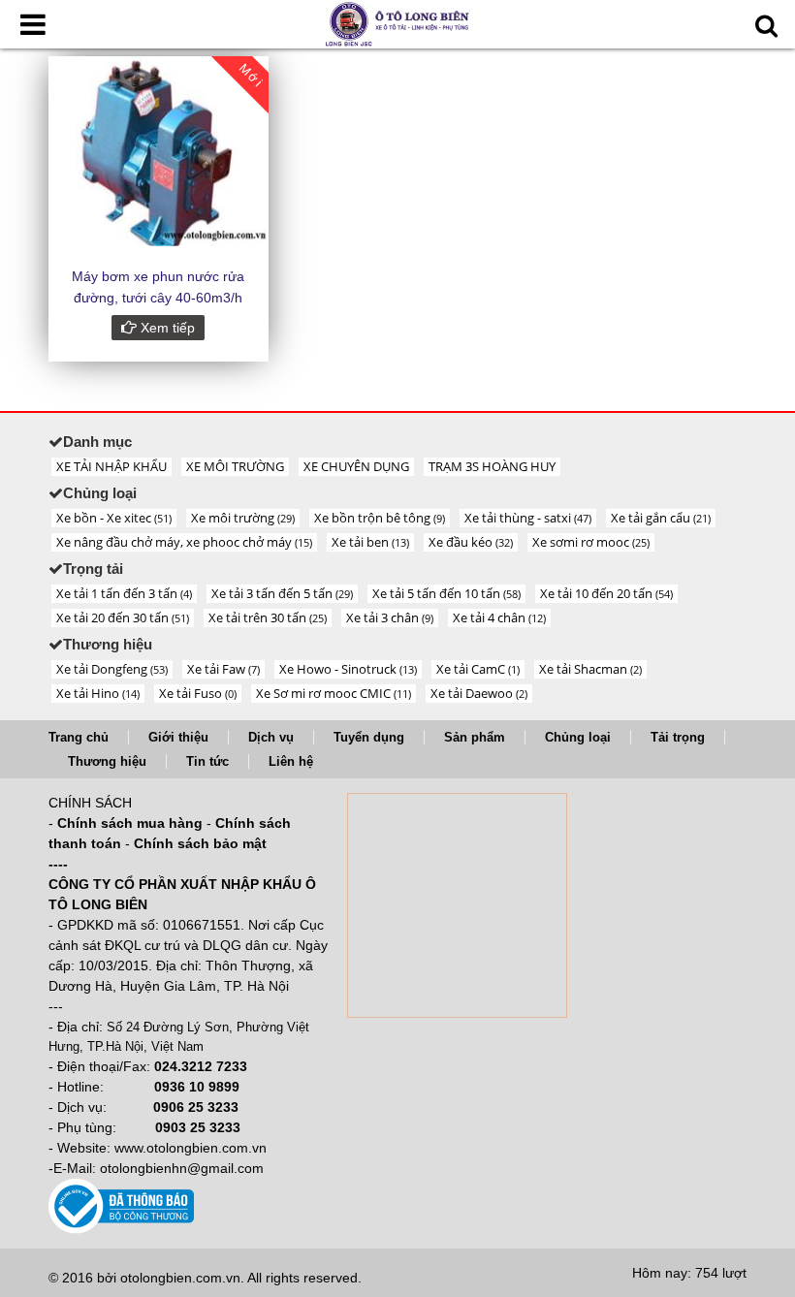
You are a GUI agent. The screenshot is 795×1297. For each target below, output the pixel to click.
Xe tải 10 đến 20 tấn (606, 593)
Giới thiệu (178, 737)
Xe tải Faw (223, 669)
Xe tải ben (370, 542)
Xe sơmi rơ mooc (591, 542)
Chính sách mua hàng (130, 823)
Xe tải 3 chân (389, 617)
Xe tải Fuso (198, 693)
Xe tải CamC (478, 669)
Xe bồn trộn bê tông (379, 517)
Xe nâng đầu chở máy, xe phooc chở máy (184, 542)
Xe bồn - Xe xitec (114, 517)
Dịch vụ (271, 737)
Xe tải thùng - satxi (527, 517)
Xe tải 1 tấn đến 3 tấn (124, 593)
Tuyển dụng (369, 737)
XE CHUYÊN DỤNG (356, 466)
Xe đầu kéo (471, 542)
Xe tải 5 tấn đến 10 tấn (446, 593)
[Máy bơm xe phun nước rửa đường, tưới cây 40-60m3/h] (158, 151)
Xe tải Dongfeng (112, 669)
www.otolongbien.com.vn (190, 1147)
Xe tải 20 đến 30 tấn (122, 617)
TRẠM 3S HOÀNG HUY (492, 466)
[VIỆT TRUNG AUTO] (397, 23)
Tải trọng (678, 737)
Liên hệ (291, 761)
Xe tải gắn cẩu (661, 517)
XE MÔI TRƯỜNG (235, 466)
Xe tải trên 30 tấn (267, 617)
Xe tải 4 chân (499, 617)
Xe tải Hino (98, 693)
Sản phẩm (474, 737)
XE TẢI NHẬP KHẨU (111, 466)
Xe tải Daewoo (478, 693)
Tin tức (207, 761)
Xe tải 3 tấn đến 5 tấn (282, 593)
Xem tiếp (166, 327)
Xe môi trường (243, 517)
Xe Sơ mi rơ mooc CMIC (333, 693)
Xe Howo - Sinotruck (348, 669)
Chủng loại (578, 737)
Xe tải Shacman (590, 669)
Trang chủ (78, 737)
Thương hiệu (107, 761)
